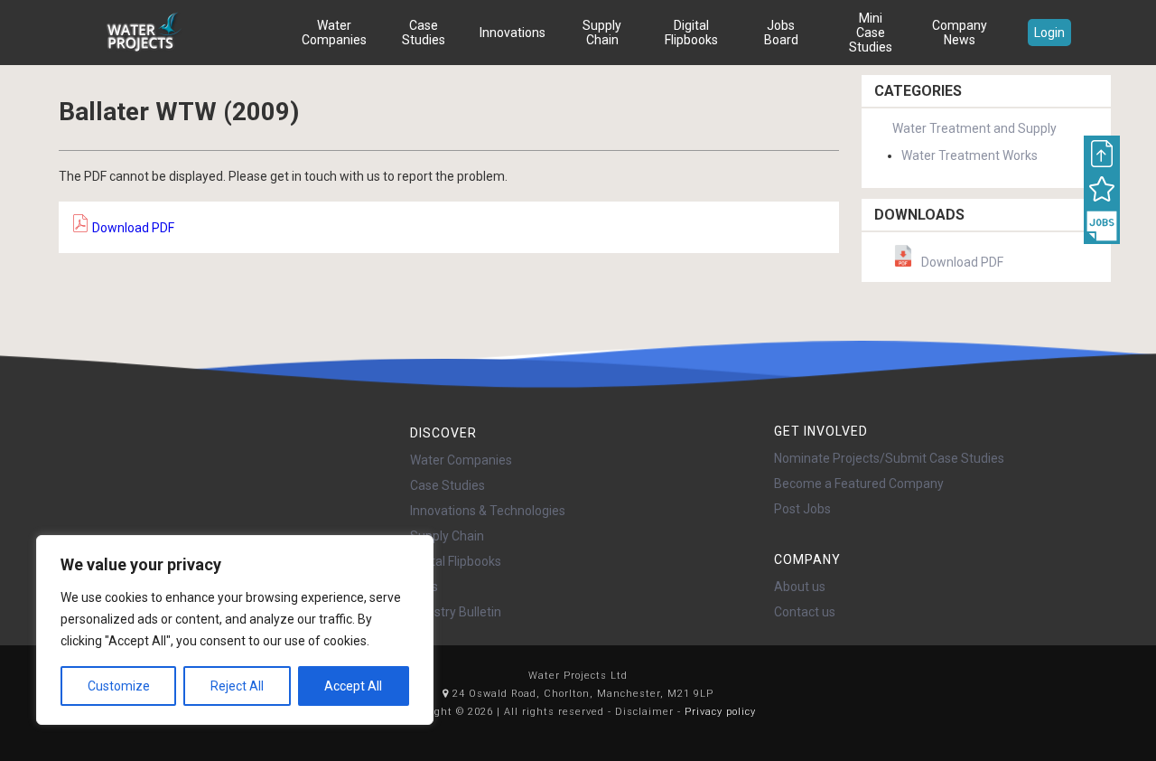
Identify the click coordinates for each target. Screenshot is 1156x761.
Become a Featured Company (859, 483)
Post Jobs (802, 509)
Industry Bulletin (455, 612)
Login (1049, 32)
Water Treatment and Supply (974, 128)
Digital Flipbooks (691, 32)
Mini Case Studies (870, 32)
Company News (959, 32)
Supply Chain (602, 32)
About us (799, 586)
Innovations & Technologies (487, 510)
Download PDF (131, 228)
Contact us (804, 612)
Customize (119, 686)
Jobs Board (781, 32)
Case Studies (423, 32)
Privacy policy (720, 712)
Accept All (353, 686)
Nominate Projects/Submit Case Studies (889, 458)
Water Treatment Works (969, 155)
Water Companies (334, 32)
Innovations (512, 32)
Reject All (237, 686)
